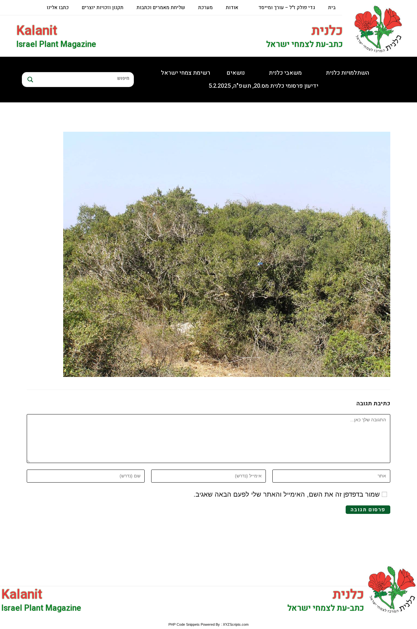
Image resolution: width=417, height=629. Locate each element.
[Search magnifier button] (29, 79)
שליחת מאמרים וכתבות (161, 7)
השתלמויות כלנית (347, 72)
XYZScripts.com (236, 624)
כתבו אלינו (58, 7)
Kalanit (36, 30)
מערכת (205, 7)
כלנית (327, 30)
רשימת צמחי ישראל (185, 72)
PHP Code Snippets (184, 624)
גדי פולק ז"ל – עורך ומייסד (286, 7)
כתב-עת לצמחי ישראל (304, 44)
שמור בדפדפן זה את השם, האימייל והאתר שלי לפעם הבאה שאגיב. (287, 494)
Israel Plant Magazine (56, 44)
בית (332, 7)
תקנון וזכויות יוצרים (102, 7)
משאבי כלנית (285, 72)
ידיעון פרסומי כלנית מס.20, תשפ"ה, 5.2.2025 (263, 86)
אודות (232, 7)
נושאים (235, 72)
